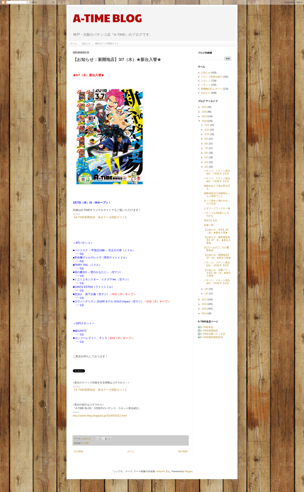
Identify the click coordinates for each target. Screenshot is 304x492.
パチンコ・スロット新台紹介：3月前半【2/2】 (217, 264)
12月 (207, 125)
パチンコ (205, 84)
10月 (207, 134)
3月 (206, 166)
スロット (205, 80)
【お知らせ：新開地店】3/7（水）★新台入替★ (217, 256)
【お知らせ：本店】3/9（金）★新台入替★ (216, 231)
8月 (206, 143)
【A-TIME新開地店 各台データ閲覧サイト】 (100, 217)
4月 (206, 162)
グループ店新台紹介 (211, 76)
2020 (204, 111)
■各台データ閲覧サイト (107, 43)
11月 (207, 129)
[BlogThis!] (100, 438)
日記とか (86, 43)
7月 (206, 148)
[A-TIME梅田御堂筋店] (210, 337)
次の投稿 (78, 451)
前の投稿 (183, 451)
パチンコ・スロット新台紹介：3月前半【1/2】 (217, 281)
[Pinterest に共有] (109, 438)
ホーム (73, 43)
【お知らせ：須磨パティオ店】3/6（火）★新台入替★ (217, 273)
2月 (206, 289)
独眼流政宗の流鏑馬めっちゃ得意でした (217, 194)
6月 (206, 152)
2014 (204, 313)
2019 (204, 116)
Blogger (188, 471)
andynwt (160, 471)
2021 (204, 107)
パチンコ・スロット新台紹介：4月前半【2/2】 (217, 172)
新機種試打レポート (211, 88)
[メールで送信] (97, 438)
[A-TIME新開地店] (208, 330)
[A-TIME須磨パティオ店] (211, 333)
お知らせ (86, 438)
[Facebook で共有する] (106, 438)
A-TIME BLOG (107, 17)
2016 (204, 304)
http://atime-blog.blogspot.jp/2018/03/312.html (100, 415)
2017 (204, 299)
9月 (206, 138)
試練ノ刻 (208, 225)
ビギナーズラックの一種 (217, 208)
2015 (204, 308)
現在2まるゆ (210, 220)
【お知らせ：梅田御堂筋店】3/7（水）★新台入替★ (217, 240)
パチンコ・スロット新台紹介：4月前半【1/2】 (217, 179)
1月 (206, 293)
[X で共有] (103, 438)
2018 (204, 121)
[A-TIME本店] (205, 327)
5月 (206, 157)
